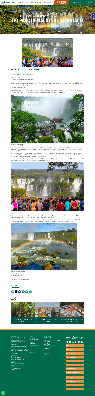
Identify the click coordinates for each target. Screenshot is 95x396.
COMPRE (76, 2)
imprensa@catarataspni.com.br (19, 363)
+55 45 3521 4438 (18, 356)
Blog (32, 2)
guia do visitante (38, 2)
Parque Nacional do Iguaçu (16, 82)
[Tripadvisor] (82, 342)
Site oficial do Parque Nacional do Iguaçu (7, 2)
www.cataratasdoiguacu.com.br (45, 219)
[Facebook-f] (70, 342)
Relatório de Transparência (72, 372)
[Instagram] (67, 342)
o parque (20, 2)
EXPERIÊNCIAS (32, 338)
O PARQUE (31, 336)
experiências (25, 2)
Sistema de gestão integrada (72, 377)
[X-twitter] (76, 342)
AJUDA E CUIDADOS (47, 336)
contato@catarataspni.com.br (19, 359)
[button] (16, 291)
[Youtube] (79, 342)
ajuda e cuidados (47, 2)
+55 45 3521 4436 (18, 362)
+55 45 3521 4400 (18, 357)
